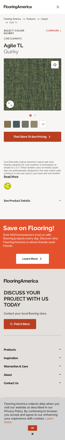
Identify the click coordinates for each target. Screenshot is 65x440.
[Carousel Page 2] (35, 115)
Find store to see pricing (30, 136)
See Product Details (17, 200)
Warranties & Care (16, 366)
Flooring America (12, 19)
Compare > (53, 30)
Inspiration (11, 358)
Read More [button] (11, 176)
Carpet (44, 19)
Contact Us (11, 383)
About (8, 374)
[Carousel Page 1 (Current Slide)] (30, 115)
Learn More (30, 258)
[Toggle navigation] (58, 7)
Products (30, 19)
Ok (32, 428)
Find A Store (22, 324)
